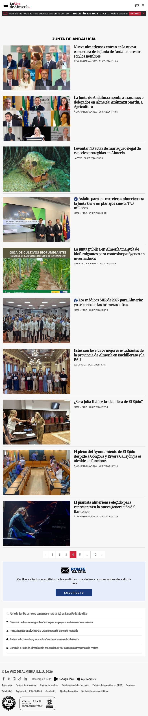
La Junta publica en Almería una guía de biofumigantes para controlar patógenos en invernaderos (109, 254)
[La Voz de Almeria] (20, 5)
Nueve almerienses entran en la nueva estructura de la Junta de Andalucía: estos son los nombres (107, 51)
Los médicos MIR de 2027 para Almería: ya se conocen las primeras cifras (108, 302)
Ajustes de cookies (69, 691)
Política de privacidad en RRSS (107, 685)
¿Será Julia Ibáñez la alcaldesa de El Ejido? (108, 401)
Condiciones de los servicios (75, 685)
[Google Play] (64, 679)
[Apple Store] (87, 679)
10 (94, 554)
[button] (6, 5)
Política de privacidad (26, 685)
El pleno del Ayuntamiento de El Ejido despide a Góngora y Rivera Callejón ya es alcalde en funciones (107, 456)
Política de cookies (49, 685)
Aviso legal (7, 685)
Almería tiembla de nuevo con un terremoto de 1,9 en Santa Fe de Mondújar (48, 614)
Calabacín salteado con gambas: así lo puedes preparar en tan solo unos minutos (51, 622)
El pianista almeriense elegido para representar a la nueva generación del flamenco (104, 507)
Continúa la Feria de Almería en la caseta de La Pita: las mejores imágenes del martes (54, 648)
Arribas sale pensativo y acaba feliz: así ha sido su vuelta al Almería (44, 639)
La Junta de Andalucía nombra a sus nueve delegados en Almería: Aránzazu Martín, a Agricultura (108, 102)
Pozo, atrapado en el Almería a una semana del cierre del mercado (44, 631)
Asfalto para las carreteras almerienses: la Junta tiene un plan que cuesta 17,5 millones (109, 203)
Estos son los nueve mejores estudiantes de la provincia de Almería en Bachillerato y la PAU (109, 355)
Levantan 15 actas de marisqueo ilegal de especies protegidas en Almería (107, 150)
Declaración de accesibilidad (94, 691)
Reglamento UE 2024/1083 (29, 691)
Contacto (130, 685)
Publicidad (7, 691)
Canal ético (50, 691)
